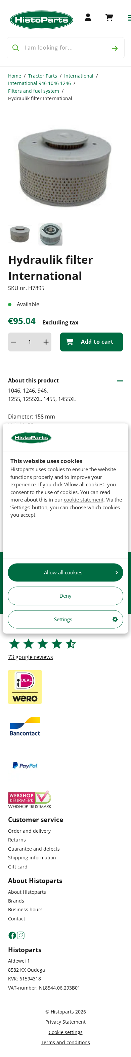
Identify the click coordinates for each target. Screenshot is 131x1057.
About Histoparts (27, 892)
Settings (63, 619)
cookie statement (83, 499)
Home (14, 76)
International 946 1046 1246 (39, 83)
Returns (17, 839)
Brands (16, 900)
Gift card (18, 866)
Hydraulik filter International (40, 98)
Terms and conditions (65, 1042)
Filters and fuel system (33, 91)
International (78, 76)
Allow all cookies (63, 572)
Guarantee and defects (34, 849)
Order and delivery (29, 831)
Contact (16, 918)
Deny (65, 596)
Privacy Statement (65, 1022)
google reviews (30, 657)
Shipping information (32, 857)
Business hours (25, 909)
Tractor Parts (42, 76)
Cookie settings (66, 1032)
